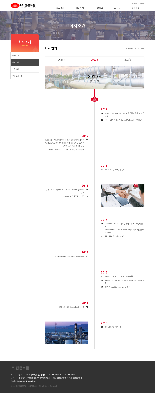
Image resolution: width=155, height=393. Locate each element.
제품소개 (80, 8)
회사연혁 (15, 62)
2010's (94, 59)
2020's (61, 59)
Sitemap (141, 4)
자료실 (117, 8)
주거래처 (15, 69)
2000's (127, 59)
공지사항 (136, 8)
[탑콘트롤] (23, 5)
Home (134, 4)
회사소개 (60, 8)
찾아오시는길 (17, 76)
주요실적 (99, 8)
